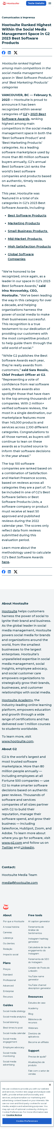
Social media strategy (14, 1011)
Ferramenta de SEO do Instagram (38, 961)
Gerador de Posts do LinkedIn (39, 969)
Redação (7, 949)
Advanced (8, 985)
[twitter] (15, 53)
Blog (30, 1014)
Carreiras (7, 932)
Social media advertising (9, 1063)
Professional (9, 980)
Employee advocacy (13, 1047)
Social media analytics (14, 1016)
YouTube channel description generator (39, 987)
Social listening (10, 1022)
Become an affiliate (38, 1042)
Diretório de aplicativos (34, 1035)
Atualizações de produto (36, 1064)
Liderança (8, 938)
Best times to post (13, 1027)
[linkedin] (9, 53)
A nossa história (11, 927)
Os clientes (9, 943)
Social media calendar (14, 1033)
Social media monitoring (9, 1054)
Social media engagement (10, 1040)
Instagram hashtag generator (38, 940)
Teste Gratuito (36, 3)
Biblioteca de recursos (35, 1021)
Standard (7, 974)
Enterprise (8, 991)
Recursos (8, 996)
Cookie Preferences (27, 1121)
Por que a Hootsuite (13, 921)
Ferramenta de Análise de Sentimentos (36, 930)
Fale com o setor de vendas (38, 1072)
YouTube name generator (36, 978)
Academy (33, 1008)
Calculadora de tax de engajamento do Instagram (39, 950)
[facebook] (3, 53)
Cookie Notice (14, 1115)
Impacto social (10, 954)
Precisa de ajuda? (37, 1056)
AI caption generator (39, 921)
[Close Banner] (50, 1084)
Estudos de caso (36, 1003)
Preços (6, 969)
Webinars (33, 1028)
